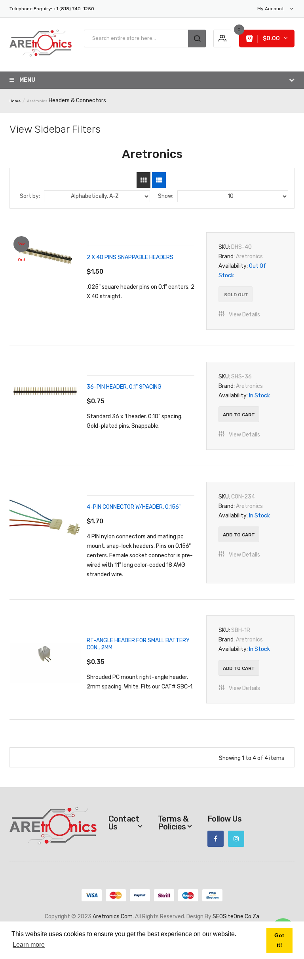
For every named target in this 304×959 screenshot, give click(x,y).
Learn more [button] (29, 944)
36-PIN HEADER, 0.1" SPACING (124, 387)
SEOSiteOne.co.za (236, 916)
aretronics (37, 101)
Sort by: (30, 196)
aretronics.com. (113, 916)
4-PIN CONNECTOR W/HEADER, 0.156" (133, 507)
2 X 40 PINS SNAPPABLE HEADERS (130, 257)
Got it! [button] (279, 940)
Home (15, 101)
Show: (165, 196)
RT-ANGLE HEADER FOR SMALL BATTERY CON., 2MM (138, 644)
